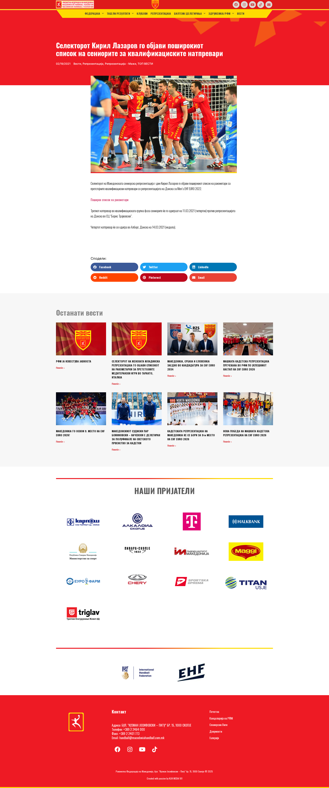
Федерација (92, 13)
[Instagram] (244, 4)
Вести (240, 13)
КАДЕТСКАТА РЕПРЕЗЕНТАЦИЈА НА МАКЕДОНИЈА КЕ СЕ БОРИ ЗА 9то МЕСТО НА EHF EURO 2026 (191, 435)
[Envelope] (268, 4)
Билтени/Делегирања (188, 13)
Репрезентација (161, 13)
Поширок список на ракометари (110, 199)
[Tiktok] (260, 4)
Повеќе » (60, 368)
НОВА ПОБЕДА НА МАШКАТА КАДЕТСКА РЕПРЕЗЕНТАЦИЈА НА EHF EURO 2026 (246, 433)
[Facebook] (236, 4)
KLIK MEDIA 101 (175, 778)
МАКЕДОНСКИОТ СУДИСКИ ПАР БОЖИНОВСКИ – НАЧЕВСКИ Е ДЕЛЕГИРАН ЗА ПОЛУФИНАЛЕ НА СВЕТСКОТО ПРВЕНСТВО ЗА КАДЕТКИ (136, 437)
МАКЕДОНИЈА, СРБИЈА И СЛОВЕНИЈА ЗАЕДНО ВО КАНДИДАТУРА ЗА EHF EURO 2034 (191, 365)
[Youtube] (252, 4)
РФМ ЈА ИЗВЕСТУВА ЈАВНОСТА (73, 361)
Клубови (142, 13)
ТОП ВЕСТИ (145, 63)
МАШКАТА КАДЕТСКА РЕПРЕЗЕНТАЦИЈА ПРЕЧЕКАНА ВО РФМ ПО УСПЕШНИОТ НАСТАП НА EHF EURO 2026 (246, 365)
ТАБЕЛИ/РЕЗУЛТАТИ (118, 13)
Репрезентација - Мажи (120, 63)
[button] (114, 267)
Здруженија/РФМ (219, 13)
